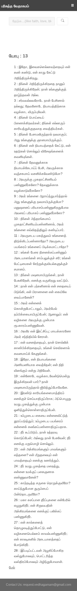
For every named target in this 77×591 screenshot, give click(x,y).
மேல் (12, 567)
